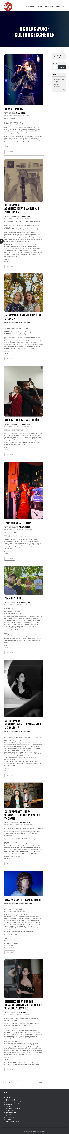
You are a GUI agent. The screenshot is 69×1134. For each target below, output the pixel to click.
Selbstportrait (10, 1118)
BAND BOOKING (49, 6)
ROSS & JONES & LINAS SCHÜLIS (22, 420)
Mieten (40, 6)
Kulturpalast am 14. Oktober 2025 (23, 529)
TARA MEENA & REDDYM (17, 523)
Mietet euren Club (11, 1112)
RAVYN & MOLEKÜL (15, 109)
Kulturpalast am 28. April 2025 (22, 1014)
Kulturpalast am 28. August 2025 (23, 824)
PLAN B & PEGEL (13, 598)
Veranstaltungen (30, 6)
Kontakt (58, 6)
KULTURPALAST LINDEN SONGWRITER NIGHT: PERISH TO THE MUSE (22, 814)
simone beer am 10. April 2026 (21, 115)
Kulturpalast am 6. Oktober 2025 (23, 604)
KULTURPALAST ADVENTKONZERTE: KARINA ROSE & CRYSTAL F (22, 724)
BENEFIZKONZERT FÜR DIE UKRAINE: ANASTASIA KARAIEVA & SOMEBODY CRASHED (23, 1004)
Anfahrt (8, 1097)
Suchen (55, 63)
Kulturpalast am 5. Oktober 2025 (23, 734)
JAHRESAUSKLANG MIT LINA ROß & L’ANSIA (22, 317)
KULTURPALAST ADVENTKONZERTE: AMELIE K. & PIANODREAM (21, 208)
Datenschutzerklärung (12, 1103)
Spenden (8, 1119)
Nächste (40, 1082)
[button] (2, 241)
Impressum (9, 1104)
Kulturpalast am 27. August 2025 (23, 906)
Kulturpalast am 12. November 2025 (23, 325)
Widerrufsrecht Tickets (12, 1121)
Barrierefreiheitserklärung (13, 1101)
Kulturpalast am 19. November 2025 (23, 218)
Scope (43, 1131)
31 (18, 1082)
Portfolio (8, 1114)
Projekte (8, 1116)
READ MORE (9, 152)
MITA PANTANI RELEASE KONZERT (22, 900)
